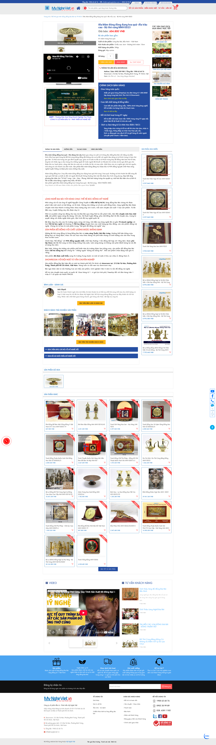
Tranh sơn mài (105, 742)
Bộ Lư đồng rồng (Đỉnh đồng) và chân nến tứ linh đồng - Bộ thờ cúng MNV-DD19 (156, 350)
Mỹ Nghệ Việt (70, 742)
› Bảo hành (126, 711)
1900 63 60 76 (163, 701)
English (137, 3)
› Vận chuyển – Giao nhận (131, 704)
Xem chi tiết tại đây (110, 111)
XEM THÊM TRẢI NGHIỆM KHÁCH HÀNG (91, 342)
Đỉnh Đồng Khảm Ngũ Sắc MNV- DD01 (156, 492)
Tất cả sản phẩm (136, 8)
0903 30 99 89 (163, 706)
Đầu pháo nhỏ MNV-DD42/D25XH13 (123, 526)
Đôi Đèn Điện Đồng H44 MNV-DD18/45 (91, 424)
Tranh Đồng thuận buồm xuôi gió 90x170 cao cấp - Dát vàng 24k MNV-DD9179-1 (156, 528)
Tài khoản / (148, 3)
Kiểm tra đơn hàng (166, 3)
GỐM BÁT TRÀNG (161, 99)
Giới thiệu (96, 700)
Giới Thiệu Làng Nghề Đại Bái (152, 609)
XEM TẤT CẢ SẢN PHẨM (108, 569)
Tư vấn (161, 8)
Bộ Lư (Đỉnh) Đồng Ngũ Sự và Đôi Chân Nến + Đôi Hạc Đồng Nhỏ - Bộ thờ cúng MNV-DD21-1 (156, 282)
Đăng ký (154, 3)
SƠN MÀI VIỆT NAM (162, 56)
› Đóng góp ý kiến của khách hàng (134, 719)
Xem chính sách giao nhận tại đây (115, 98)
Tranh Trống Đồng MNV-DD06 (88, 560)
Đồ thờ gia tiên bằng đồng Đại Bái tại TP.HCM (67, 17)
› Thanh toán (127, 708)
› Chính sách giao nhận (130, 723)
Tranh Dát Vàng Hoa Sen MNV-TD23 (155, 246)
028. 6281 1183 (164, 710)
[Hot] (59, 411)
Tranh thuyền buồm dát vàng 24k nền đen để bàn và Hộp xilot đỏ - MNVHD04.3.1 (91, 460)
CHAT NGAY (136, 62)
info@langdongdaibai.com (111, 2)
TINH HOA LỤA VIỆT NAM (162, 69)
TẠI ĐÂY (92, 185)
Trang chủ (47, 17)
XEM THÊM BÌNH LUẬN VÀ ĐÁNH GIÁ (90, 303)
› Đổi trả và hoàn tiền (130, 700)
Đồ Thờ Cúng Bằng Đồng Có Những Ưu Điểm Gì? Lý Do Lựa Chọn (152, 641)
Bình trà (113, 742)
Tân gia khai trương (93, 742)
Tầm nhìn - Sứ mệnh (99, 708)
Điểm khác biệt (151, 8)
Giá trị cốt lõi (97, 704)
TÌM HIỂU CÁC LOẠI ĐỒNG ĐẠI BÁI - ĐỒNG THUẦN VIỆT (154, 625)
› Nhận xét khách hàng (130, 715)
